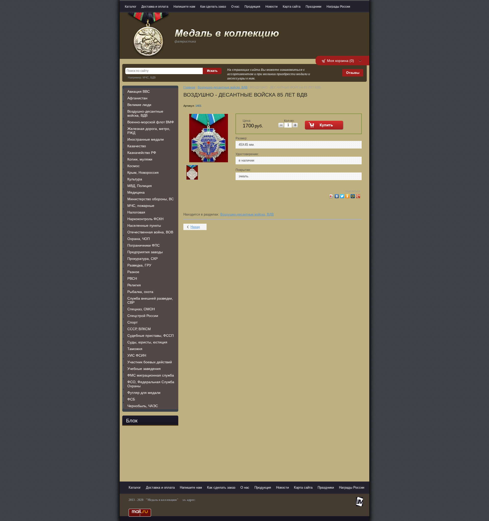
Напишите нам (184, 6)
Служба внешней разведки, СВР (150, 300)
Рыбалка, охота (140, 292)
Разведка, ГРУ (139, 265)
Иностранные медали (145, 139)
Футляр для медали (143, 393)
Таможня (134, 349)
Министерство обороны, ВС (150, 199)
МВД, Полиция (139, 186)
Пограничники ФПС (143, 245)
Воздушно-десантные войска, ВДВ (145, 113)
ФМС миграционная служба (150, 375)
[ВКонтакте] (336, 196)
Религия (134, 285)
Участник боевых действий (149, 362)
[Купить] (324, 125)
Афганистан (137, 98)
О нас (235, 6)
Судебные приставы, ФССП (150, 335)
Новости (271, 6)
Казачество (136, 146)
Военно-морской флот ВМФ (150, 122)
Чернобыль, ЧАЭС (142, 406)
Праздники (313, 6)
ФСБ (131, 399)
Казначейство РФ (141, 153)
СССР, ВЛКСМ (139, 329)
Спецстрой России (142, 316)
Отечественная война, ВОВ (150, 232)
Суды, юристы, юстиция (147, 342)
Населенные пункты (144, 225)
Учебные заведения (144, 369)
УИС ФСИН (136, 355)
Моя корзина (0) (340, 61)
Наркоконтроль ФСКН (145, 219)
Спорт (132, 322)
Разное (133, 272)
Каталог (130, 6)
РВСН (132, 278)
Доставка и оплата (154, 6)
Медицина (136, 192)
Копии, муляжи (139, 159)
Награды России (338, 6)
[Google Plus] (358, 196)
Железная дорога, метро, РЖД (148, 131)
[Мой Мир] (353, 196)
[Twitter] (342, 196)
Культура (134, 179)
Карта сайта (292, 6)
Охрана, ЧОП (138, 239)
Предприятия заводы (145, 252)
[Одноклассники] (347, 196)
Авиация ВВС (138, 91)
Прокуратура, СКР (142, 259)
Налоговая (136, 212)
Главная (189, 87)
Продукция (252, 6)
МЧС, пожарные (140, 206)
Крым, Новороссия (143, 172)
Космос (133, 166)
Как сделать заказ (213, 6)
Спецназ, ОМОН (141, 309)
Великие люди (139, 105)
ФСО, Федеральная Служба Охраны (150, 384)
